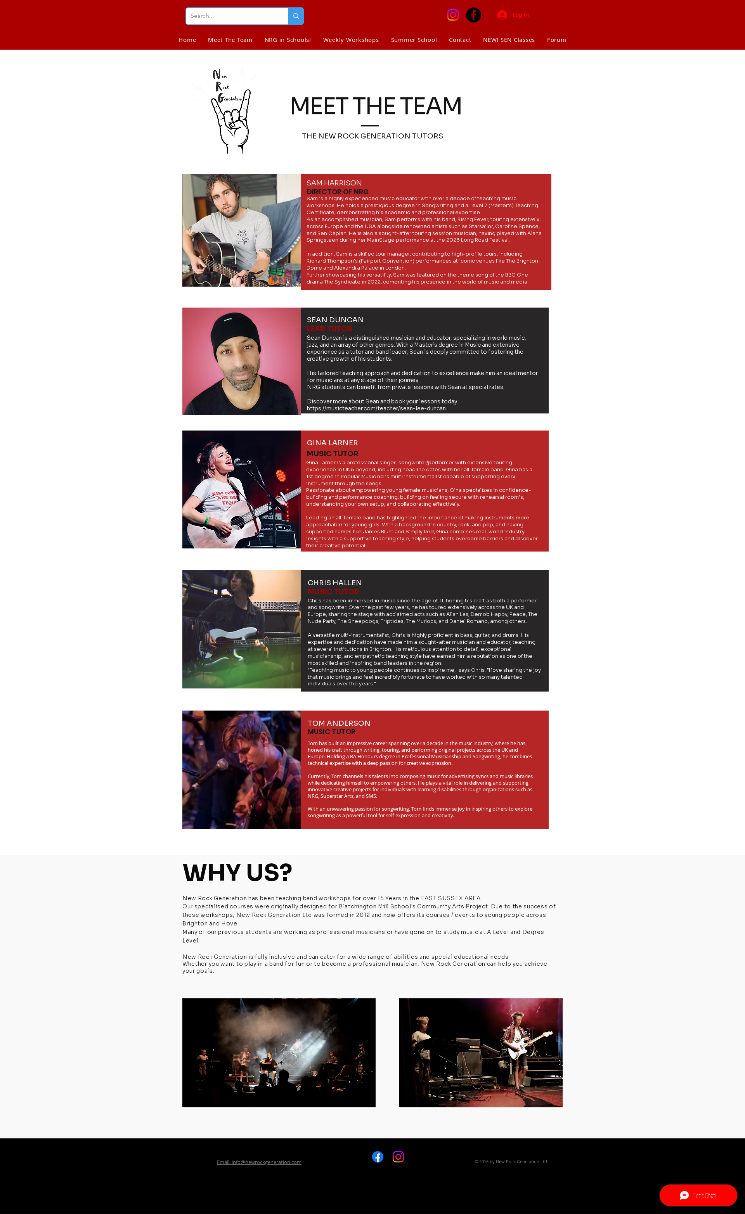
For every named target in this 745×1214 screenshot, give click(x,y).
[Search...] (295, 16)
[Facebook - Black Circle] (473, 14)
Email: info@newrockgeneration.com (259, 1162)
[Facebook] (377, 1156)
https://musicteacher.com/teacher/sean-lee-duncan (376, 408)
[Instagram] (453, 14)
